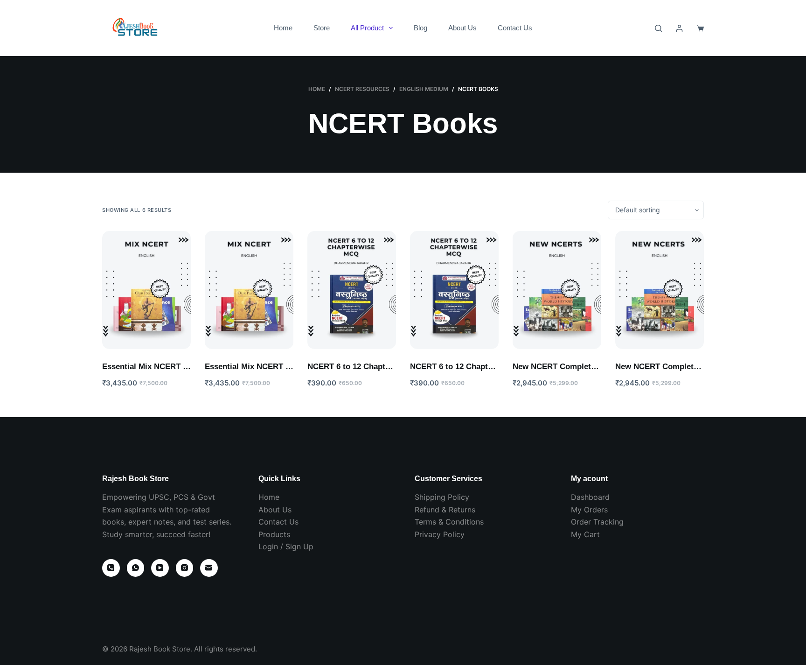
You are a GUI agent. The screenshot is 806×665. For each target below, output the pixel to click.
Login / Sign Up (285, 546)
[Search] (658, 28)
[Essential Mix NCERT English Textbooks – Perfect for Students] (146, 290)
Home (283, 28)
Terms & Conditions (449, 521)
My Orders (589, 509)
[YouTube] (160, 568)
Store (321, 28)
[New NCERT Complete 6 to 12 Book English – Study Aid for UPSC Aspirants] (557, 290)
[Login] (679, 28)
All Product (367, 28)
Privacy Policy (440, 534)
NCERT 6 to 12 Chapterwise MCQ (368, 366)
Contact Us (515, 28)
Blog (420, 28)
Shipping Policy (442, 497)
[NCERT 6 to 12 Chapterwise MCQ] (351, 290)
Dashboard (590, 497)
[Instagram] (185, 568)
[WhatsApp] (136, 568)
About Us (462, 28)
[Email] (209, 568)
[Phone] (111, 568)
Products (274, 534)
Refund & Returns (445, 509)
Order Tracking (597, 521)
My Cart (585, 534)
